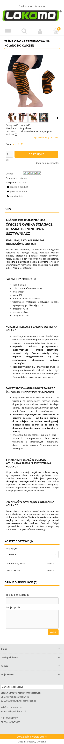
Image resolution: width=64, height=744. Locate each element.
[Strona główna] (32, 15)
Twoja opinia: (13, 607)
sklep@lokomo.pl (17, 711)
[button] (8, 31)
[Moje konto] (40, 31)
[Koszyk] (56, 31)
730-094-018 (15, 707)
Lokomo (22, 178)
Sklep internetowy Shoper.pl (32, 741)
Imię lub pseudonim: (17, 594)
